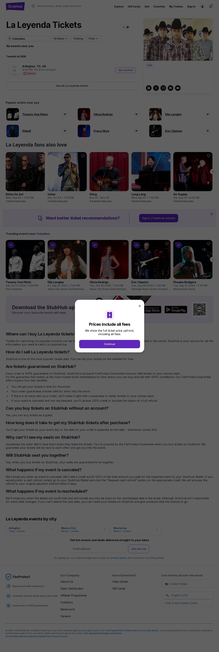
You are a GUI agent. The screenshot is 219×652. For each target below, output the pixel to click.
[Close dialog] (140, 306)
